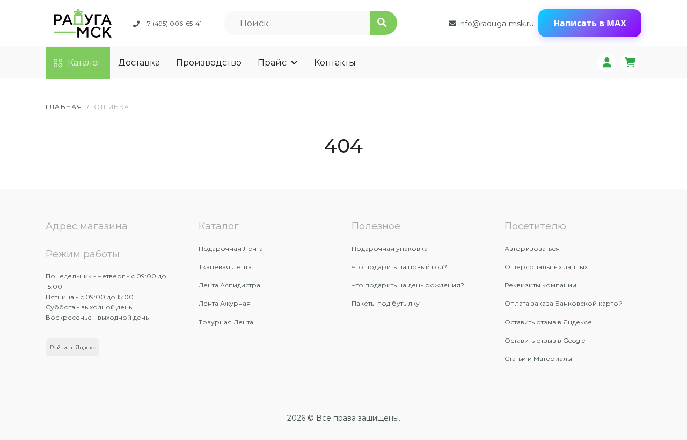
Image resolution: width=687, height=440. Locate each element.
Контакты (335, 62)
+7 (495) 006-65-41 (172, 23)
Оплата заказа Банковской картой (564, 303)
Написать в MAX (589, 23)
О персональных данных (546, 267)
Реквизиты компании (540, 285)
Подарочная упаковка (390, 248)
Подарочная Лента (231, 248)
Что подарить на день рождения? (408, 285)
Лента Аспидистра (229, 285)
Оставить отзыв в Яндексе (548, 322)
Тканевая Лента (225, 267)
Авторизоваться (532, 248)
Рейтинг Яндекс (73, 347)
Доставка (139, 62)
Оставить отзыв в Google (545, 340)
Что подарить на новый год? (399, 267)
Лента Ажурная (225, 303)
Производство (209, 62)
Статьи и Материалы (538, 359)
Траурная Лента (226, 322)
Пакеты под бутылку (386, 303)
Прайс (272, 62)
